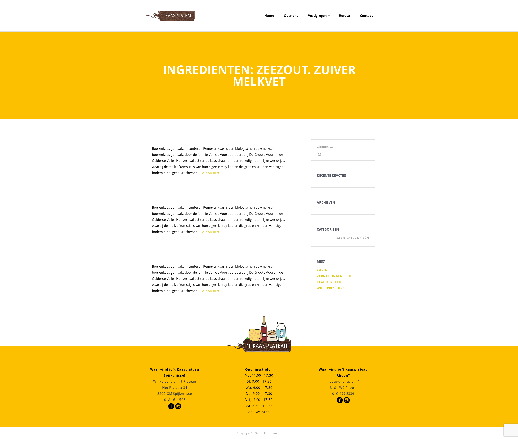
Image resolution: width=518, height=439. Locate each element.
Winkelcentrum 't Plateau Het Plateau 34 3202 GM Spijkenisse (174, 387)
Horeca (344, 15)
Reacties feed (329, 282)
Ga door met (210, 173)
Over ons (291, 15)
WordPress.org (331, 288)
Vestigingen (317, 15)
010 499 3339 (343, 393)
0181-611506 (174, 399)
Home (269, 15)
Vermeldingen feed (334, 276)
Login (322, 270)
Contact (366, 15)
